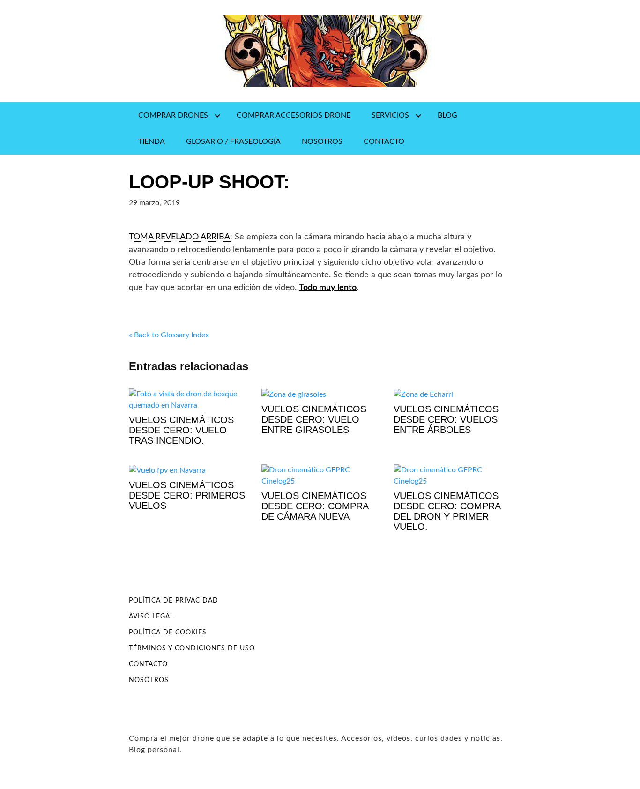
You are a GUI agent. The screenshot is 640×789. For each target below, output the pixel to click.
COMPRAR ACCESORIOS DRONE (293, 115)
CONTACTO (384, 141)
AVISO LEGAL (151, 616)
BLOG (447, 115)
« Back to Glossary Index (169, 335)
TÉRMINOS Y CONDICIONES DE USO (192, 648)
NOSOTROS (322, 141)
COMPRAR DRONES (173, 115)
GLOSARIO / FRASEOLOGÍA (233, 141)
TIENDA (151, 141)
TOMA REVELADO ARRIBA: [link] (180, 237)
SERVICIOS (390, 115)
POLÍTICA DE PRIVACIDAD (173, 600)
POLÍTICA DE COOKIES (168, 632)
